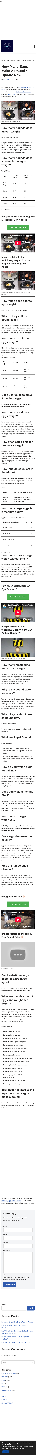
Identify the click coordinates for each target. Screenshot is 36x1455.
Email (5, 1234)
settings (21, 1448)
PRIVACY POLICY (7, 1403)
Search (3, 1304)
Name (5, 1226)
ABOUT (3, 1396)
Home (3, 60)
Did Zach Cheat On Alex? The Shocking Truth (15, 1342)
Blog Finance (12, 94)
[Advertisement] (18, 20)
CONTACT (4, 1400)
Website (5, 1242)
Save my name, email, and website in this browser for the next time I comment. (16, 1278)
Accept (5, 1452)
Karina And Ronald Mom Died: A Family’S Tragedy (17, 1322)
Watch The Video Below (18, 227)
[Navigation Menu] (32, 46)
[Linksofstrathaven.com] (7, 46)
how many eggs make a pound (11, 1201)
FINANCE (4, 1377)
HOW (3, 1380)
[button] (32, 1362)
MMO (3, 1387)
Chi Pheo (6, 79)
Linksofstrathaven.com (23, 92)
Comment (7, 1250)
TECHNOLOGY (6, 1390)
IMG (2, 1383)
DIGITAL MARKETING (8, 1373)
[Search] (32, 1362)
